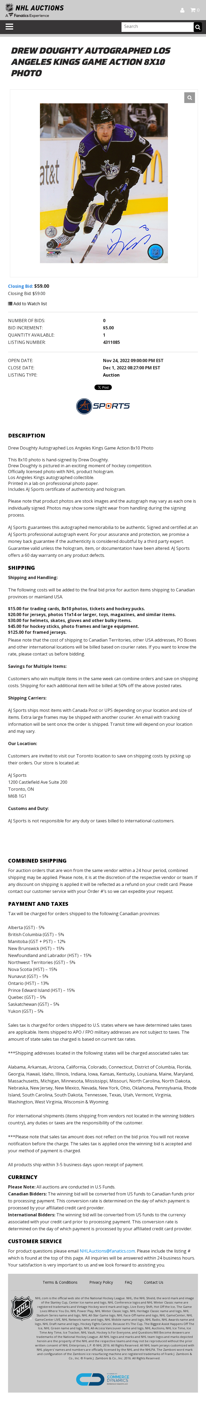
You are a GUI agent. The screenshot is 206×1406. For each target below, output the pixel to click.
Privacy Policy (101, 1282)
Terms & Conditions (60, 1282)
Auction (111, 375)
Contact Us (153, 1282)
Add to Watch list (29, 304)
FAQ (128, 1282)
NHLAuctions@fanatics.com (107, 1251)
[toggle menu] (9, 26)
